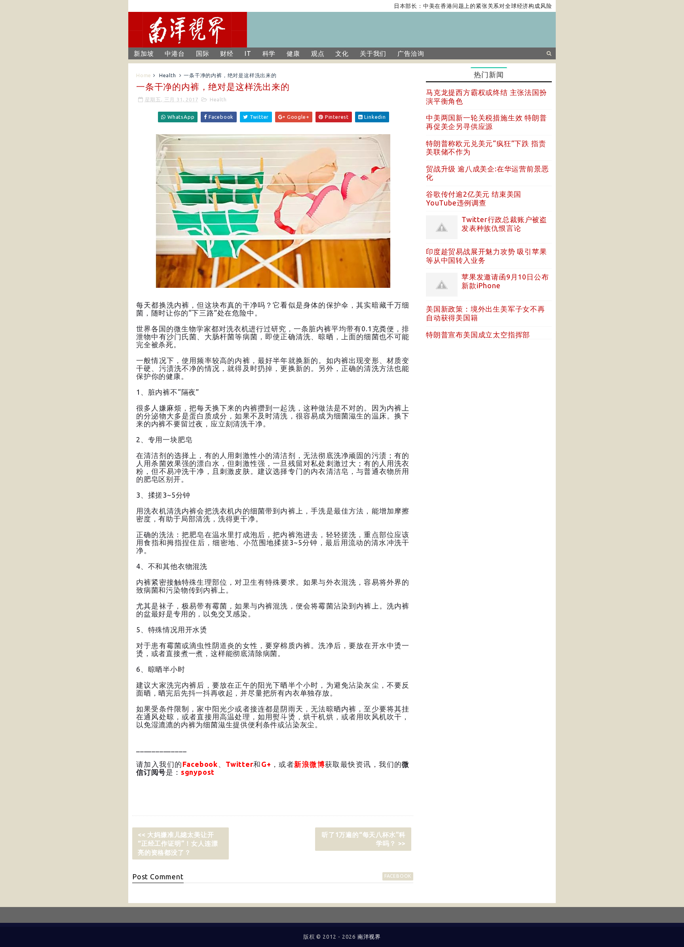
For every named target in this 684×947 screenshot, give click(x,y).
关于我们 (373, 53)
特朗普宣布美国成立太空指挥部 (478, 334)
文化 (342, 53)
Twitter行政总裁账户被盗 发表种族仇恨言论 (504, 223)
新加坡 (144, 53)
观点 (318, 53)
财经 (227, 53)
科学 (269, 53)
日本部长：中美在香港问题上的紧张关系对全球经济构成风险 (454, 6)
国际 (202, 53)
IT (248, 53)
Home (143, 75)
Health (167, 75)
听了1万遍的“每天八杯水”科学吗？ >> (364, 839)
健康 (293, 53)
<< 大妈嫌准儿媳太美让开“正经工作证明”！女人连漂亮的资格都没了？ (178, 843)
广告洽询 (410, 53)
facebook (397, 876)
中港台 (174, 53)
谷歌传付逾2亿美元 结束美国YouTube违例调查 (473, 198)
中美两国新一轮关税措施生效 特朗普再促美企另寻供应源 (486, 122)
